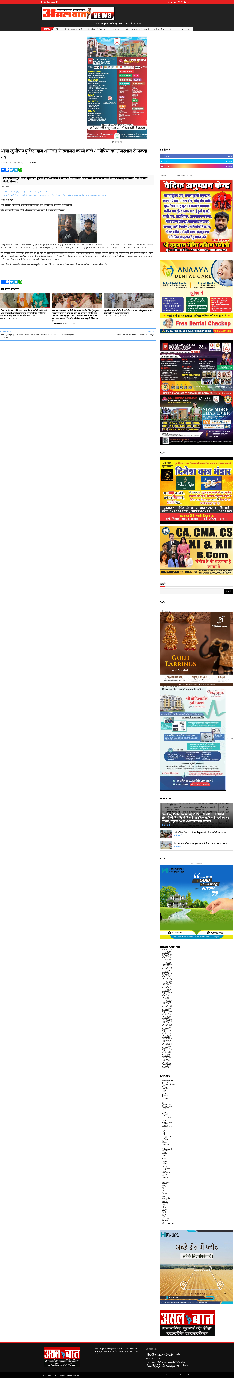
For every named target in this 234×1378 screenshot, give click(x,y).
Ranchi (164, 1158)
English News (167, 1114)
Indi (163, 1125)
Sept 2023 (167, 997)
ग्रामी (163, 1196)
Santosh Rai (166, 1165)
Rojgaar (165, 1163)
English (104, 23)
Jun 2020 (166, 1059)
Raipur (164, 1154)
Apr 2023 (166, 1005)
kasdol (164, 1135)
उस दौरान (165, 1179)
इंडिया (164, 1177)
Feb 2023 (166, 1008)
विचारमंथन (165, 1212)
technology (166, 1170)
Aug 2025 (167, 961)
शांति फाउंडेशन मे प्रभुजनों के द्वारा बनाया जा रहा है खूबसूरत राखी (187, 29)
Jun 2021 (166, 1040)
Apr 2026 (166, 948)
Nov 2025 (167, 956)
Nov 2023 (167, 994)
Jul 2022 (166, 1019)
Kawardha (165, 1136)
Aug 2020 (167, 1056)
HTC (163, 1120)
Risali (164, 1162)
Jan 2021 (166, 1048)
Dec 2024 (167, 973)
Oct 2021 (166, 1034)
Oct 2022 (166, 1015)
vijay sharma (166, 1174)
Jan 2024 (166, 991)
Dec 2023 (167, 993)
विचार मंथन (165, 1211)
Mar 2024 (166, 988)
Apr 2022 (166, 1024)
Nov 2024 (167, 975)
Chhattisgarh (166, 1097)
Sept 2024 (167, 978)
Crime (164, 1103)
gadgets (165, 1117)
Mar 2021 (166, 1045)
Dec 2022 (167, 1012)
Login (168, 1367)
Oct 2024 (166, 977)
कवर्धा (164, 1189)
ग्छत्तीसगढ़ (165, 1195)
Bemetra (165, 1081)
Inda (163, 1122)
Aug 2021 (167, 1037)
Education (165, 1111)
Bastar (164, 1079)
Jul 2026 (166, 943)
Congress (165, 1100)
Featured (165, 1116)
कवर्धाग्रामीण (166, 1190)
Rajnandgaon (166, 1157)
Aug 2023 (167, 999)
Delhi (164, 1104)
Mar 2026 (166, 950)
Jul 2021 (166, 1039)
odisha (164, 1146)
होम (97, 23)
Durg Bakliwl (166, 1109)
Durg (164, 1108)
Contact (190, 1367)
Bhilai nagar (166, 1084)
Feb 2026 (166, 951)
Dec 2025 (167, 954)
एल (163, 1184)
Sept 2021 (167, 1035)
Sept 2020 (167, 1054)
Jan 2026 (166, 953)
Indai (164, 1124)
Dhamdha (165, 1106)
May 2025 (167, 966)
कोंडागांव (164, 1193)
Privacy (182, 1367)
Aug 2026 (167, 942)
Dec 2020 (167, 1050)
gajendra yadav (167, 1119)
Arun (164, 1078)
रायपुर (164, 1208)
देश (127, 23)
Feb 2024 (166, 989)
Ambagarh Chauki (168, 1076)
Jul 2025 (166, 962)
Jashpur (165, 1131)
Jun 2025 (166, 964)
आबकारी (164, 1176)
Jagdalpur (165, 1130)
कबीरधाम (164, 1185)
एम (163, 1182)
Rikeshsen (166, 1160)
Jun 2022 (166, 1021)
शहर (163, 1214)
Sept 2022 (167, 1016)
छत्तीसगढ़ (113, 23)
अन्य (139, 23)
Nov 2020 (167, 1051)
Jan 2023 (166, 1010)
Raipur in (165, 1155)
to (162, 1171)
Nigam (164, 1144)
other (164, 1147)
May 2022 (167, 1023)
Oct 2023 (166, 996)
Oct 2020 (166, 1053)
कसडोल (164, 1192)
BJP (163, 1089)
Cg (163, 1093)
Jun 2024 (166, 983)
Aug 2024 (167, 980)
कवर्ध (163, 1187)
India (164, 1127)
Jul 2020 (166, 1058)
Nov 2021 (167, 1032)
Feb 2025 (166, 970)
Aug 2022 (167, 1018)
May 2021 (167, 1042)
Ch (163, 1095)
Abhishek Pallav (168, 1073)
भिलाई (164, 1204)
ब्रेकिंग (121, 23)
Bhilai (34, 155)
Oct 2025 (166, 958)
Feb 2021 (166, 1046)
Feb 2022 (166, 1027)
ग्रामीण (164, 1198)
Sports (164, 1166)
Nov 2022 (167, 1013)
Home (175, 1367)
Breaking (165, 1090)
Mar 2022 (166, 1026)
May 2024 (167, 985)
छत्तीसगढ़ (164, 1201)
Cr (163, 1101)
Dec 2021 (167, 1031)
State (164, 1168)
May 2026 (167, 947)
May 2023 (167, 1004)
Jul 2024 (166, 981)
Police (164, 1149)
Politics (165, 1150)
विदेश (133, 23)
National (165, 1143)
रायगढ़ (164, 1206)
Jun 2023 (166, 1002)
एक (163, 1181)
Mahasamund (167, 1141)
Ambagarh (166, 1074)
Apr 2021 (166, 1043)
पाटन (163, 1203)
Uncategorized (161, 29)
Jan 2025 (167, 972)
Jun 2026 (166, 945)
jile (163, 1133)
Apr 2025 (166, 967)
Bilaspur (165, 1087)
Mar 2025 (166, 969)
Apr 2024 (166, 986)
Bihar (164, 1085)
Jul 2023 (166, 1000)
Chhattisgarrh (167, 1098)
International (166, 1128)
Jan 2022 (166, 1029)
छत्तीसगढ (164, 1200)
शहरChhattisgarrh (168, 1215)
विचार (163, 1209)
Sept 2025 (167, 959)
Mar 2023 (166, 1007)
